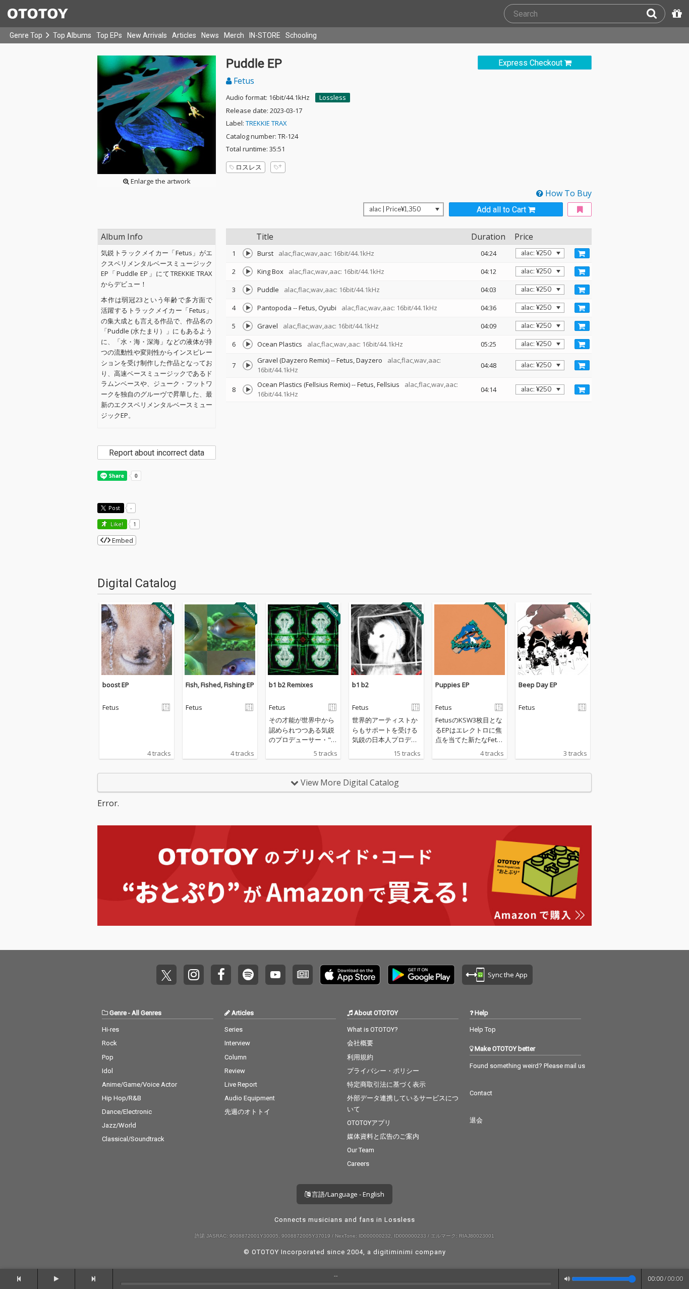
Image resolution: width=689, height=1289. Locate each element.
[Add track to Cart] (582, 253)
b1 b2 (360, 684)
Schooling (301, 35)
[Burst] (247, 253)
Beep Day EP (538, 684)
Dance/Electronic (127, 1111)
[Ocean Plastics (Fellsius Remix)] (247, 389)
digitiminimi (393, 1252)
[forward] (94, 1279)
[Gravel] (247, 325)
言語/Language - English (347, 1194)
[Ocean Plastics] (247, 344)
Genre (118, 1013)
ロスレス (249, 167)
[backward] (19, 1279)
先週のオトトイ (247, 1111)
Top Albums (72, 35)
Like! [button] (116, 524)
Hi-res (110, 1029)
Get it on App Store (350, 975)
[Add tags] (277, 167)
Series (233, 1029)
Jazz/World (119, 1125)
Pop (107, 1057)
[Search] (656, 14)
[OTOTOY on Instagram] (194, 975)
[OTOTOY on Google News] (303, 975)
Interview (237, 1043)
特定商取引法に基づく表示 (386, 1084)
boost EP (115, 684)
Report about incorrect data (156, 453)
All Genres (146, 1013)
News (210, 35)
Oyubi (327, 307)
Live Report (240, 1084)
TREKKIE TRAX (266, 123)
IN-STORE (264, 35)
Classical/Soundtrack (133, 1139)
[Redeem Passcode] (675, 13)
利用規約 (360, 1057)
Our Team (360, 1150)
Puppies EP (452, 684)
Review (234, 1071)
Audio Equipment (249, 1098)
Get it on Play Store (421, 975)
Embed (121, 540)
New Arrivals (147, 35)
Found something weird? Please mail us (527, 1066)
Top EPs (109, 35)
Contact (481, 1093)
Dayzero (369, 360)
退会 (476, 1120)
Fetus (243, 80)
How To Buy (567, 193)
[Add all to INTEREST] (579, 209)
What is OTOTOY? (372, 1029)
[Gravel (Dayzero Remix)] (247, 365)
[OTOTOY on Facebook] (221, 975)
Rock (109, 1043)
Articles (184, 35)
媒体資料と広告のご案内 (383, 1136)
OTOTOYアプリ (369, 1123)
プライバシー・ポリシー (383, 1071)
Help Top (483, 1029)
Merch (234, 35)
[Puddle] (247, 289)
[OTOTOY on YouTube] (275, 975)
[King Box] (247, 271)
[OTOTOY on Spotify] (248, 975)
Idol (107, 1071)
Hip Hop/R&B (121, 1098)
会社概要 (360, 1043)
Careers (358, 1163)
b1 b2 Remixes (291, 684)
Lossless (332, 97)
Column (235, 1057)
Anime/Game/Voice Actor (139, 1084)
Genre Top (26, 35)
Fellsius (388, 384)
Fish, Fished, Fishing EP (220, 684)
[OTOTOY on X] (166, 975)
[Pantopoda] (247, 307)
